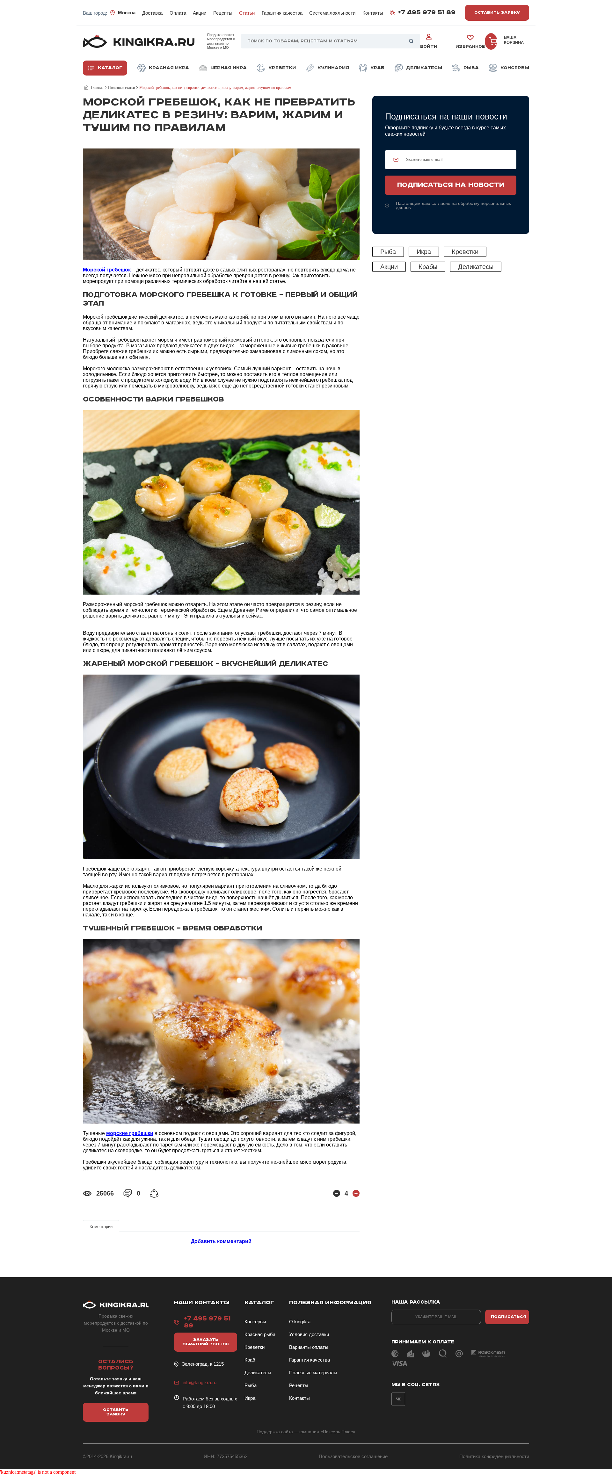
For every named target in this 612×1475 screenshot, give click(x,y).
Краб (377, 67)
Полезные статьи (121, 87)
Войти (428, 46)
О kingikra (299, 1321)
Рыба (471, 67)
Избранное (470, 46)
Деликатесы (424, 67)
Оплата (178, 13)
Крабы (428, 266)
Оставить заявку (497, 12)
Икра (424, 251)
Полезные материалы (313, 1372)
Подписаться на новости (450, 185)
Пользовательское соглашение (353, 1456)
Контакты (372, 13)
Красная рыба (259, 1334)
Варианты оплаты (308, 1347)
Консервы (514, 67)
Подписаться (508, 1316)
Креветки (282, 67)
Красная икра (169, 67)
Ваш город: (109, 13)
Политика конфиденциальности (494, 1456)
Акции (199, 13)
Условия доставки (309, 1334)
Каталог (110, 67)
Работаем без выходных (210, 1398)
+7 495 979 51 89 (426, 12)
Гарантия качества (282, 13)
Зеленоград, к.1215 (203, 1364)
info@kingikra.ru (199, 1382)
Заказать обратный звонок (205, 1342)
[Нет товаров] (491, 41)
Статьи (247, 13)
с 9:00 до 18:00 (199, 1406)
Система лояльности (332, 13)
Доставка (152, 13)
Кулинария (333, 67)
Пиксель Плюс (338, 1431)
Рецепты (222, 13)
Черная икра (228, 67)
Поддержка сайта (275, 1431)
